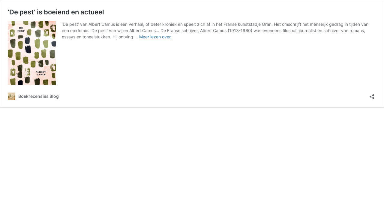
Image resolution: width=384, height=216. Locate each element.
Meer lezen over (155, 36)
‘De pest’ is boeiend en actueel (56, 12)
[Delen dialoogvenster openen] (372, 94)
